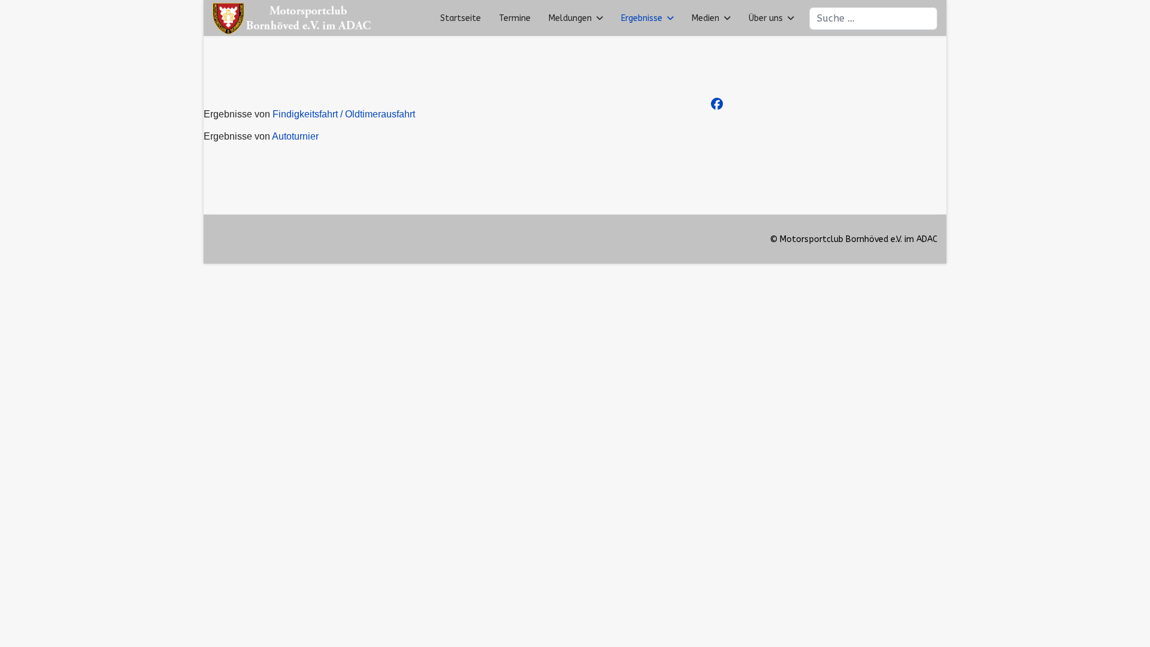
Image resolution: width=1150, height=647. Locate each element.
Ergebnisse (641, 18)
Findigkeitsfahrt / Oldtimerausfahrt (344, 114)
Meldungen (570, 18)
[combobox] (873, 18)
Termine (515, 18)
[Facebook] (717, 104)
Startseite (460, 18)
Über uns (766, 18)
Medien (705, 18)
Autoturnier (295, 136)
